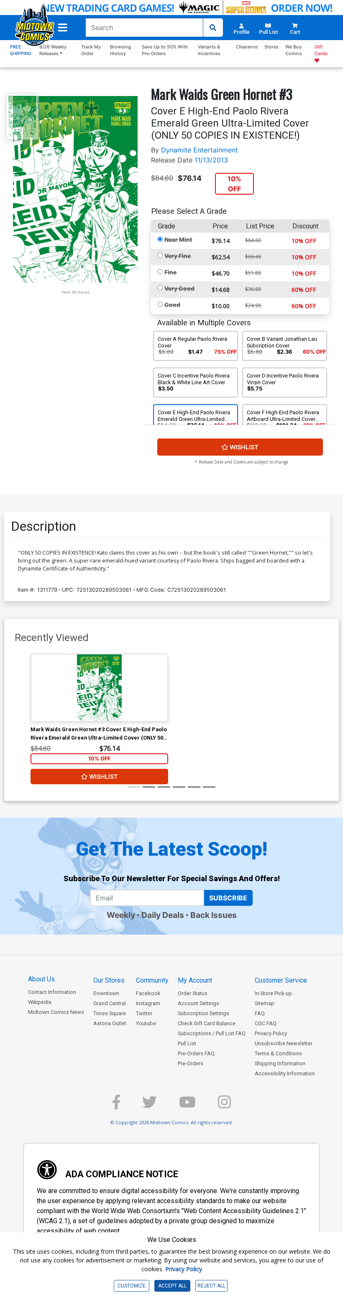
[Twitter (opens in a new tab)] (149, 1105)
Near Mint (178, 239)
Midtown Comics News (56, 1012)
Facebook (148, 993)
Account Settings (198, 1003)
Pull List (187, 1043)
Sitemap (264, 1003)
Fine (170, 272)
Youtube (146, 1023)
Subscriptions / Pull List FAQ (212, 1033)
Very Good (179, 288)
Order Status (192, 993)
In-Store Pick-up (273, 993)
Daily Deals (162, 915)
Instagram (148, 1003)
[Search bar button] (213, 27)
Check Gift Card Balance (206, 1023)
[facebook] (116, 1105)
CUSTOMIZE (132, 1286)
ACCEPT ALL (172, 1286)
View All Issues (75, 292)
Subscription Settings (203, 1013)
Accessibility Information (285, 1073)
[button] (62, 28)
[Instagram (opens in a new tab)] (224, 1105)
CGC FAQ (265, 1023)
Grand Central (109, 1003)
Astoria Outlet (109, 1023)
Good (172, 304)
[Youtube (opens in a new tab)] (187, 1105)
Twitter (144, 1013)
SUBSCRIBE (228, 898)
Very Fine (177, 255)
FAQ (260, 1013)
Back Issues (213, 915)
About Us (41, 979)
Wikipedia (39, 1002)
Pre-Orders (190, 1063)
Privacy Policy (271, 1033)
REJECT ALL (211, 1286)
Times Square (109, 1013)
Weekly (121, 915)
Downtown (106, 993)
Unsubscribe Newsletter (283, 1043)
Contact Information (52, 992)
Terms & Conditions (278, 1053)
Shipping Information (280, 1063)
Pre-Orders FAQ (196, 1053)
